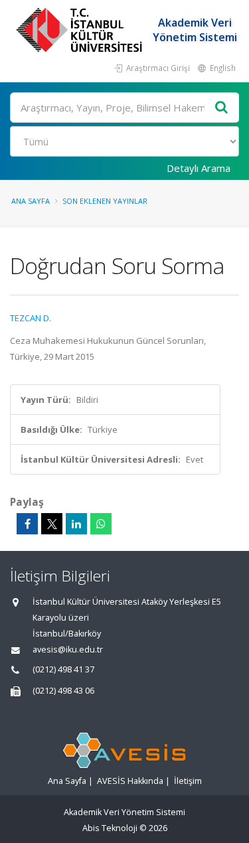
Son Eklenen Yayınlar (104, 201)
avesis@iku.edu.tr (68, 649)
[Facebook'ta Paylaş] (27, 523)
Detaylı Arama (198, 168)
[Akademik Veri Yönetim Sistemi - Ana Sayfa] (80, 30)
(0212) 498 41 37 (63, 669)
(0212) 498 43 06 (63, 690)
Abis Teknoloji (109, 828)
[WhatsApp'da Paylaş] (101, 523)
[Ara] (222, 108)
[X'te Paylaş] (51, 523)
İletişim (188, 781)
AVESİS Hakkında (130, 781)
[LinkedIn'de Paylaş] (76, 523)
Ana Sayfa (30, 201)
